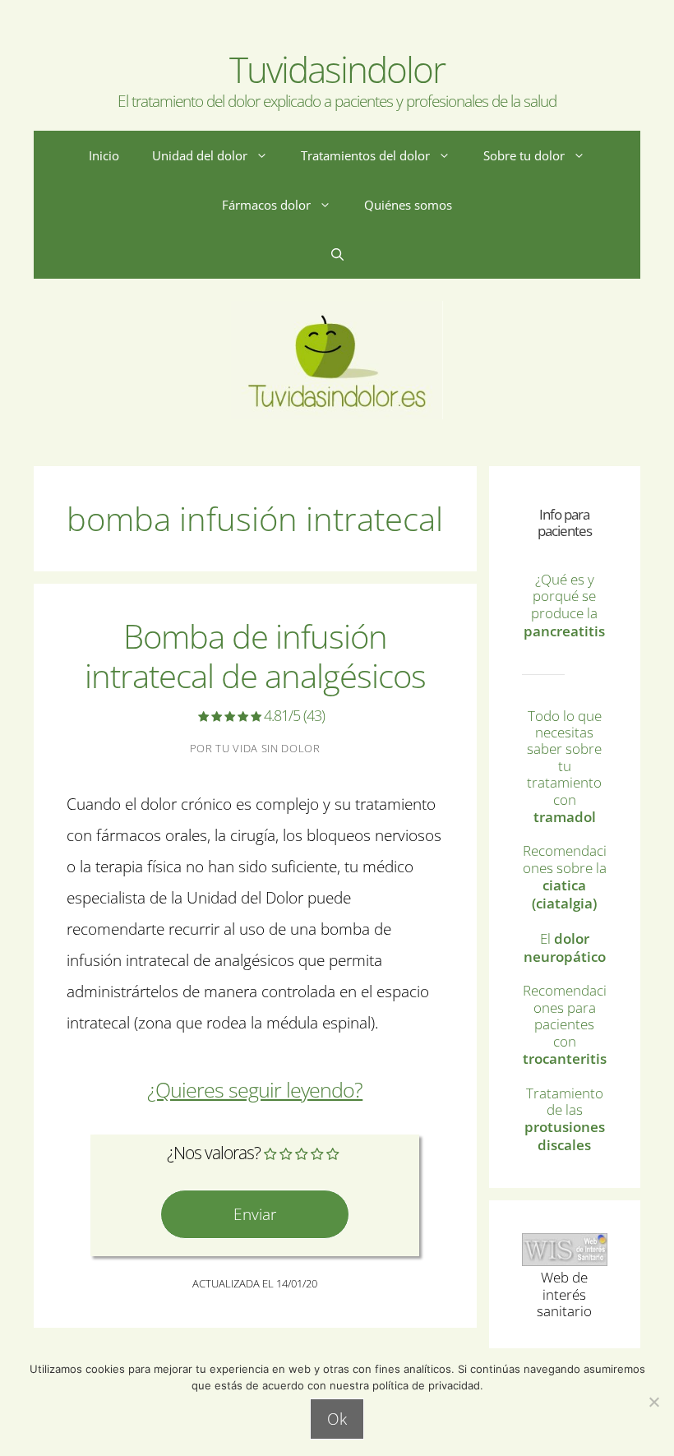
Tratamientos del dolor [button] (365, 155)
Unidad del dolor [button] (199, 155)
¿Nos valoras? (214, 1152)
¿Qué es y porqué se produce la (564, 605)
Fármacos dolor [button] (266, 204)
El (565, 947)
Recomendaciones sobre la (565, 877)
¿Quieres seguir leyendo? (254, 1089)
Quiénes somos (408, 204)
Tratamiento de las (564, 1119)
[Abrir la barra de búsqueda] (337, 254)
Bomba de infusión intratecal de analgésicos (255, 669)
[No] (653, 1402)
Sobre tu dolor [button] (524, 155)
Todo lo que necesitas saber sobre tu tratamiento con (564, 766)
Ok (337, 1419)
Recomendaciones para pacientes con (565, 1024)
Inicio (104, 155)
